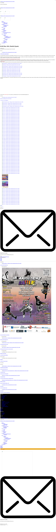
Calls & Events (6, 424)
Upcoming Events (2, 367)
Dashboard (3, 417)
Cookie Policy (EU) (4, 405)
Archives (3, 398)
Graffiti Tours (5, 443)
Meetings (4, 98)
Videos (6, 441)
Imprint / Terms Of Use (5, 403)
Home (3, 422)
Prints (4, 429)
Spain (8, 256)
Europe (1, 256)
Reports (10, 98)
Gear (4, 430)
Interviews (1, 98)
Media (4, 439)
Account (3, 413)
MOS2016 (5, 256)
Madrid (3, 256)
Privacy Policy (4, 404)
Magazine (1, 381)
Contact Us (6, 437)
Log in (3, 414)
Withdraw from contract (5, 406)
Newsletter (5, 442)
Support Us (3, 401)
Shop (2, 428)
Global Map (5, 434)
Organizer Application (8, 438)
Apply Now (3, 423)
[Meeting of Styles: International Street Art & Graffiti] (7, 1)
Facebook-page (6, 94)
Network (3, 433)
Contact (3, 402)
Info (2, 435)
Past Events (7, 98)
